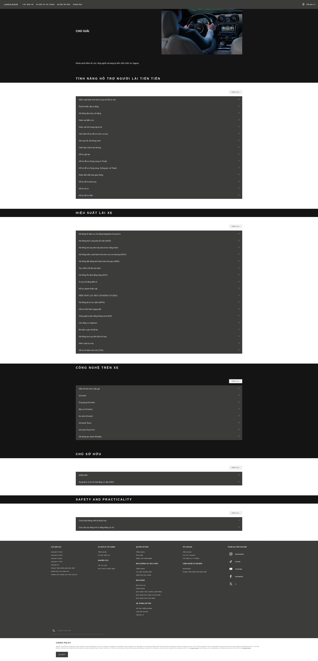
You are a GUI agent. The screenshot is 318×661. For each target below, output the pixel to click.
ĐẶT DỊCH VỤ (140, 585)
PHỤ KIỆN (139, 555)
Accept (62, 655)
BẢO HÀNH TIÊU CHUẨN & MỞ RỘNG (149, 591)
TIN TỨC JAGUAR (189, 555)
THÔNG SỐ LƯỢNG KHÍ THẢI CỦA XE (64, 574)
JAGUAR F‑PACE (56, 552)
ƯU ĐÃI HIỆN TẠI (104, 555)
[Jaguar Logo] (10, 4)
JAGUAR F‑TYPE (56, 561)
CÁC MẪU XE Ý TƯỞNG (191, 558)
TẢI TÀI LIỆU (102, 565)
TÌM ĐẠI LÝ (140, 615)
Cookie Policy (246, 648)
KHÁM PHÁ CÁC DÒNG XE (60, 571)
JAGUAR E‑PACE (57, 555)
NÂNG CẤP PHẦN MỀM (144, 558)
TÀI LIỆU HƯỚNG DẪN (144, 572)
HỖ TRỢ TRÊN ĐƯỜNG (144, 608)
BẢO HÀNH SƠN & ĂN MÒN (145, 598)
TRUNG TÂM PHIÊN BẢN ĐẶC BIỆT (63, 568)
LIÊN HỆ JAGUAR (142, 611)
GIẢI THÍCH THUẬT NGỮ (106, 568)
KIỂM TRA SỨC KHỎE (143, 575)
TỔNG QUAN (102, 552)
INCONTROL (187, 568)
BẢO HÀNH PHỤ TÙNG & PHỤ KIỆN (148, 595)
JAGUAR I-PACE (56, 558)
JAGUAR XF (55, 565)
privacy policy (194, 648)
